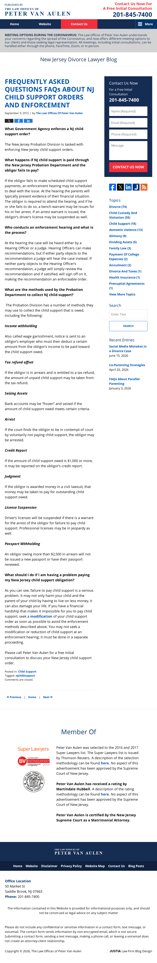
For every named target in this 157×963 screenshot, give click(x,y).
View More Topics (122, 294)
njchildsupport (25, 675)
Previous (14, 696)
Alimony (117, 236)
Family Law (120, 248)
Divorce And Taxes (125, 271)
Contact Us (79, 24)
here (105, 763)
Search (128, 326)
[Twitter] (120, 187)
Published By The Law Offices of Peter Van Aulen (127, 9)
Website (45, 24)
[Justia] (136, 187)
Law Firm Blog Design (131, 951)
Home (14, 24)
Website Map (95, 866)
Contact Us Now (128, 167)
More (149, 24)
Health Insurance (124, 277)
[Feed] (144, 187)
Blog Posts (136, 866)
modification (41, 616)
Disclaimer (49, 866)
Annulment (120, 265)
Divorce (118, 207)
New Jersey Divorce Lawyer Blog (37, 10)
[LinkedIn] (128, 187)
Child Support (27, 671)
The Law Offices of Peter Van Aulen (56, 951)
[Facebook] (112, 187)
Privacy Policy (71, 866)
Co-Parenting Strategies (127, 365)
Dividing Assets (123, 242)
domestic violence (126, 230)
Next (47, 696)
